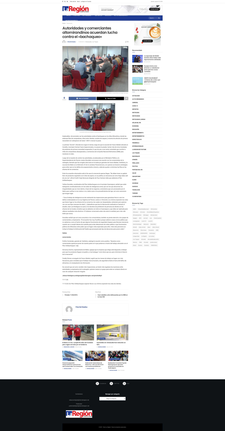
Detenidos (153, 224)
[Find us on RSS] (67, 1)
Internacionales (137, 146)
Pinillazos (135, 163)
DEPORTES (98, 15)
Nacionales (136, 156)
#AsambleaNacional (143, 209)
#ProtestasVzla (137, 215)
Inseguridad (136, 236)
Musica (135, 242)
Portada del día (137, 170)
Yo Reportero (136, 196)
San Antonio (136, 176)
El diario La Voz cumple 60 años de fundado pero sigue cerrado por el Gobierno (77, 344)
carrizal (146, 218)
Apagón (135, 218)
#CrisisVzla (154, 209)
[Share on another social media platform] (126, 98)
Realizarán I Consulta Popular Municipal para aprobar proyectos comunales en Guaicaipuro (117, 365)
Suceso (140, 245)
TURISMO (135, 193)
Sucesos (135, 186)
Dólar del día (73, 1)
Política (135, 166)
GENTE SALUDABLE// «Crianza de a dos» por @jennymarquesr (152, 80)
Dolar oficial (142, 227)
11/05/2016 (81, 42)
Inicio (68, 15)
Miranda (143, 239)
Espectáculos (137, 139)
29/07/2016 (147, 74)
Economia (135, 126)
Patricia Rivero (102, 347)
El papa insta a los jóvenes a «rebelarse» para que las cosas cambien (151, 68)
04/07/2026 (78, 347)
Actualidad (136, 96)
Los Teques (95, 42)
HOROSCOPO (144, 233)
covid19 (150, 221)
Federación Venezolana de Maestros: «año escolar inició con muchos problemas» (94, 364)
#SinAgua (145, 215)
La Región (144, 236)
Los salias (151, 236)
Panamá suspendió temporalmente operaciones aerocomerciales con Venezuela (72, 364)
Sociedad (135, 183)
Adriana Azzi (154, 215)
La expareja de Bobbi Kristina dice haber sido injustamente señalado (152, 57)
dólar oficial (156, 227)
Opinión (134, 160)
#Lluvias (142, 212)
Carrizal (135, 102)
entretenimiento (138, 133)
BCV (140, 218)
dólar (149, 227)
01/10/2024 (76, 368)
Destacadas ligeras (138, 119)
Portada (146, 242)
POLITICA (76, 15)
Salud (78, 1)
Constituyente (157, 218)
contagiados (136, 221)
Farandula (135, 143)
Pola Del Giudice (72, 42)
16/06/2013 (147, 84)
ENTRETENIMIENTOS (138, 136)
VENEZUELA (154, 245)
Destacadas (69, 23)
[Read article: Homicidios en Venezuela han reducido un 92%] (112, 332)
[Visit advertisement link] (131, 9)
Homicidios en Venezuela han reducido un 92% (111, 344)
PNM (140, 242)
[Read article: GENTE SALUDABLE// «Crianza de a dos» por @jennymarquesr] (137, 81)
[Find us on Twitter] (65, 1)
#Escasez (135, 212)
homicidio (135, 233)
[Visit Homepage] (75, 9)
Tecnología (136, 190)
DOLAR (135, 227)
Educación (135, 129)
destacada (135, 113)
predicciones (153, 242)
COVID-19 (135, 106)
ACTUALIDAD (87, 15)
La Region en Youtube (86, 1)
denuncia (146, 224)
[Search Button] (159, 18)
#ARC (134, 209)
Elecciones (143, 230)
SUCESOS (108, 15)
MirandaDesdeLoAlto (153, 239)
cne (151, 218)
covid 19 (144, 221)
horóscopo (152, 233)
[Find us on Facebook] (62, 1)
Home (63, 23)
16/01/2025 (110, 347)
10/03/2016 (147, 62)
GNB (157, 230)
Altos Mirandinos (115, 359)
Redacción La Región (69, 347)
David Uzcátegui (137, 224)
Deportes (135, 109)
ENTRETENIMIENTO (72, 21)
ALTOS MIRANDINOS (121, 15)
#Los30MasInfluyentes (153, 212)
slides (134, 180)
